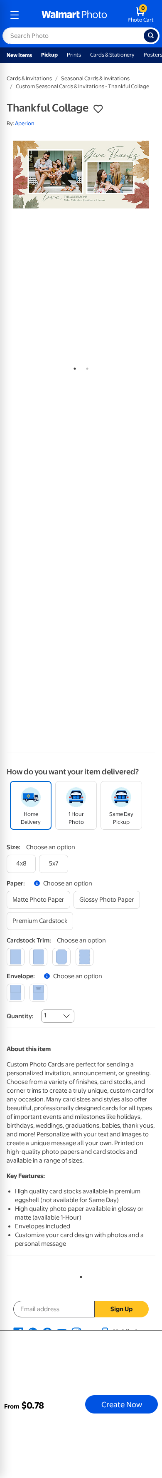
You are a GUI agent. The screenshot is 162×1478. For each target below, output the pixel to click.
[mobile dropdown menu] (14, 15)
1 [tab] (73, 367)
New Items (19, 55)
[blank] (16, 993)
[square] (16, 957)
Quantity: (20, 1016)
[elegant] (61, 957)
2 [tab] (85, 367)
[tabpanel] (81, 174)
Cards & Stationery (112, 55)
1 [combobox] (45, 1015)
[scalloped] (84, 957)
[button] (98, 109)
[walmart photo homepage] (74, 15)
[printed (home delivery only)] (38, 993)
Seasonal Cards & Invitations (95, 78)
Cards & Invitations (29, 78)
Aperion (24, 123)
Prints (74, 55)
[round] (38, 957)
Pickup (49, 55)
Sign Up (121, 1309)
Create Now (121, 1404)
